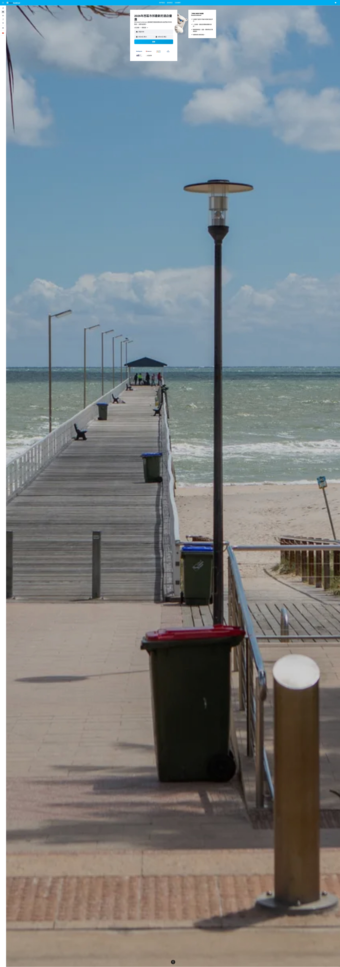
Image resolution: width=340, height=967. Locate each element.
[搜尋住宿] (3, 12)
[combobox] (141, 27)
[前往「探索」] (3, 23)
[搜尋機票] (3, 8)
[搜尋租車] (3, 15)
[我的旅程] (3, 28)
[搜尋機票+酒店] (3, 19)
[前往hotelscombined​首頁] (13, 3)
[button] (3, 3)
